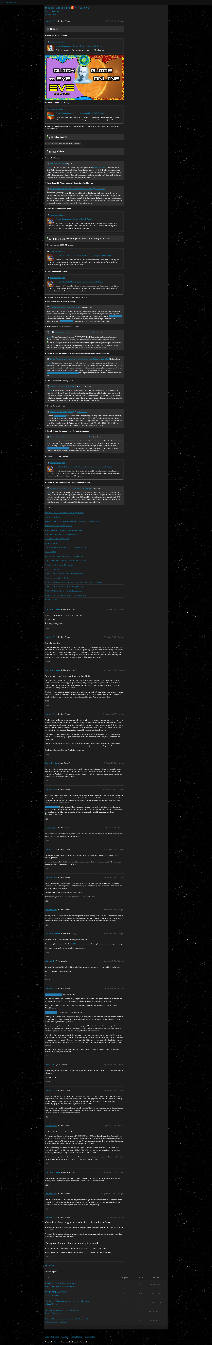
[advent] (49, 390)
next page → (49, 1265)
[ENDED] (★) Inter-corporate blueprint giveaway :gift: (64, 556)
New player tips (50, 552)
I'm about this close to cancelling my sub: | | (60, 565)
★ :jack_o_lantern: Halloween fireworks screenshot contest (65, 595)
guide (54, 14)
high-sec (63, 1286)
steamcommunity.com (57, 42)
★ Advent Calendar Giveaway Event (63, 386)
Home (47, 1337)
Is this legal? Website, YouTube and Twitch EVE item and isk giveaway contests (73, 521)
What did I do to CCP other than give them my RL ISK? (64, 513)
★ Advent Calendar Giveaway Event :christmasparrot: (64, 530)
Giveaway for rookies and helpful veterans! (62, 1310)
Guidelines (64, 1337)
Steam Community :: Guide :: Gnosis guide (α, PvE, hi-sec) (80, 113)
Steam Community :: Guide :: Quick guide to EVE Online (79, 46)
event (60, 1322)
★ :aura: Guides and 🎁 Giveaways (67, 7)
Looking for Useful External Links (57, 539)
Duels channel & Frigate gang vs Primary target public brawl (71, 189)
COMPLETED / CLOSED (55, 1292)
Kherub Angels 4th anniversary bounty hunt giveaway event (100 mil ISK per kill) (79, 359)
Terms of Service (76, 1337)
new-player (48, 14)
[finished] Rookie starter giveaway (62, 412)
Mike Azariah (78, 944)
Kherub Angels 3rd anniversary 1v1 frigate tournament (69, 437)
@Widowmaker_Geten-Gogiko (58, 448)
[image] (49, 167)
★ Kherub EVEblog (57, 164)
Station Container (51, 543)
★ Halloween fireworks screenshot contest (71, 333)
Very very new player (52, 517)
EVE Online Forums (8, 2)
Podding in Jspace (51, 600)
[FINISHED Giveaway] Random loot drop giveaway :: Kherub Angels (84, 467)
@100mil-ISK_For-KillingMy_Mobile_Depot (62, 373)
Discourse (57, 1342)
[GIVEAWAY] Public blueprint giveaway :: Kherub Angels (79, 282)
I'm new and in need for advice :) (56, 578)
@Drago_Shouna (115, 316)
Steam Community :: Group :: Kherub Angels (74, 219)
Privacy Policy (90, 1337)
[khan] (49, 363)
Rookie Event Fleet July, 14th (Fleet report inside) (62, 534)
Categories (55, 1337)
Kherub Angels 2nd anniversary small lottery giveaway (69, 488)
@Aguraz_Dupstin (51, 807)
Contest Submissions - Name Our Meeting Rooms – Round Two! (67, 560)
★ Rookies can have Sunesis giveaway (64, 307)
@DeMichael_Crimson (53, 994)
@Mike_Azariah (51, 1012)
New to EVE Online (52, 569)
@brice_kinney (60, 416)
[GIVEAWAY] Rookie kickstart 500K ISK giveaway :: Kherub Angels (84, 255)
